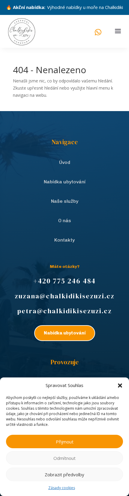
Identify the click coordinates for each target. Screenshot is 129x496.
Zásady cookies (61, 487)
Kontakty (64, 240)
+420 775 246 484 (64, 281)
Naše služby (64, 201)
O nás (64, 220)
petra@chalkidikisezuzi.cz (64, 310)
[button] (120, 385)
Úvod (64, 162)
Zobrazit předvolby (64, 474)
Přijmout (65, 442)
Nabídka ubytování (65, 182)
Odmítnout (64, 458)
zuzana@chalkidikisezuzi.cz (65, 295)
